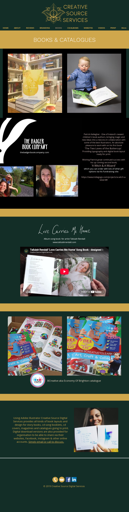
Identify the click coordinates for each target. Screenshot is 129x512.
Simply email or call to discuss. (46, 441)
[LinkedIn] (74, 479)
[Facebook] (68, 479)
